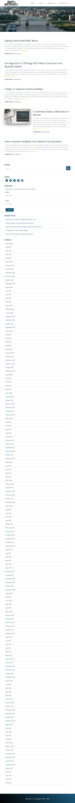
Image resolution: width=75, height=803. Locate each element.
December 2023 (10, 360)
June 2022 (8, 425)
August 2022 (9, 418)
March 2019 (8, 568)
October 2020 (9, 498)
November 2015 (10, 713)
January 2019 (9, 575)
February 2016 (9, 702)
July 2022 (8, 422)
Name (7, 192)
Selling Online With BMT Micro (21, 40)
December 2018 (10, 578)
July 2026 (8, 247)
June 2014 (8, 775)
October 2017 (9, 630)
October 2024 (9, 323)
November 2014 (10, 757)
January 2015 (9, 750)
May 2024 (8, 342)
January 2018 (9, 619)
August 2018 (9, 593)
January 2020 (9, 531)
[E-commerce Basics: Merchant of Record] (17, 116)
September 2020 (10, 502)
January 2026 (9, 269)
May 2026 (8, 254)
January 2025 (9, 313)
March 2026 (8, 262)
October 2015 (9, 717)
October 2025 (9, 280)
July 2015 (8, 728)
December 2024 (10, 316)
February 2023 (9, 396)
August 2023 (9, 374)
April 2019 (8, 564)
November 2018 (10, 582)
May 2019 (8, 560)
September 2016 (10, 677)
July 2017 (8, 640)
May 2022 (8, 429)
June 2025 (8, 294)
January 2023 (9, 400)
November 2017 (10, 626)
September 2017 (10, 633)
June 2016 (8, 688)
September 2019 (10, 546)
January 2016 (9, 706)
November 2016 (10, 670)
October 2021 (9, 455)
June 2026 (8, 251)
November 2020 (10, 495)
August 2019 (9, 549)
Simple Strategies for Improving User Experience (19, 223)
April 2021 (8, 477)
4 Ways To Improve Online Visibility (24, 89)
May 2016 (8, 691)
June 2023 (8, 382)
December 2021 (10, 447)
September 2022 (10, 415)
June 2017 (8, 644)
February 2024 (9, 353)
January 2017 (9, 662)
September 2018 (10, 589)
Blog (41, 3)
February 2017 (9, 659)
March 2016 (8, 699)
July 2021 (8, 466)
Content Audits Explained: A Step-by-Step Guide (19, 234)
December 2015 (10, 710)
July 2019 (8, 553)
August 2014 (9, 768)
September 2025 (10, 283)
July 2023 (8, 378)
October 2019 (9, 542)
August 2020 (9, 506)
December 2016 (10, 666)
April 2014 (8, 783)
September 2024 (10, 327)
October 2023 (9, 367)
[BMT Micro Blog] (11, 3)
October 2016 (9, 673)
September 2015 (10, 721)
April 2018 (8, 608)
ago (17, 53)
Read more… (24, 50)
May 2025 (8, 298)
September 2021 (10, 458)
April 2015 (8, 739)
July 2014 (8, 772)
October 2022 (9, 411)
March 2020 (8, 524)
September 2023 (10, 371)
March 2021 (8, 480)
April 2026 (8, 258)
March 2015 (8, 742)
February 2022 (9, 440)
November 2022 (10, 407)
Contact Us (63, 3)
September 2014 (10, 764)
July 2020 (8, 509)
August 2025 (9, 287)
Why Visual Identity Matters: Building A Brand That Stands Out (23, 226)
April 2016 (8, 695)
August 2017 (9, 637)
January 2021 (9, 487)
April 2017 (8, 651)
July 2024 (8, 334)
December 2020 (10, 491)
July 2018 (8, 597)
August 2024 (9, 331)
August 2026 (9, 243)
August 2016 (9, 681)
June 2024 (8, 338)
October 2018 (9, 586)
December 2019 (10, 535)
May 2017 (8, 648)
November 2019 (10, 538)
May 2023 (8, 385)
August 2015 (9, 724)
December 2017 (10, 622)
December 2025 (10, 272)
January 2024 (9, 356)
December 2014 (10, 753)
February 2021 (9, 484)
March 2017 (8, 655)
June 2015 (8, 732)
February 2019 (9, 571)
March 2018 (8, 611)
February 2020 (9, 527)
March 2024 (8, 349)
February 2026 (9, 265)
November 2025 (10, 276)
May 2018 (8, 604)
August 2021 (9, 462)
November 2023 (10, 364)
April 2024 (8, 345)
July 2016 (8, 684)
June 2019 (8, 557)
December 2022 (10, 404)
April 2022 (8, 433)
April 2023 (8, 389)
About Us (51, 3)
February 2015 (9, 746)
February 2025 (9, 309)
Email (7, 200)
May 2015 (8, 735)
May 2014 (8, 779)
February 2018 (9, 615)
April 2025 (8, 302)
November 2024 (10, 320)
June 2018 (8, 600)
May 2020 (8, 517)
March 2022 (8, 436)
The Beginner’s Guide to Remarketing (16, 230)
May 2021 (8, 473)
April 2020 (8, 520)
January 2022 (9, 444)
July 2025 (8, 291)
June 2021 (8, 469)
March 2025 (8, 305)
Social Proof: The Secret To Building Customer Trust (20, 219)
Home (33, 3)
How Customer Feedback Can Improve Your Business (33, 141)
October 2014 (9, 761)
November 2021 (10, 451)
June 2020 (8, 513)
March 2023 (8, 393)
